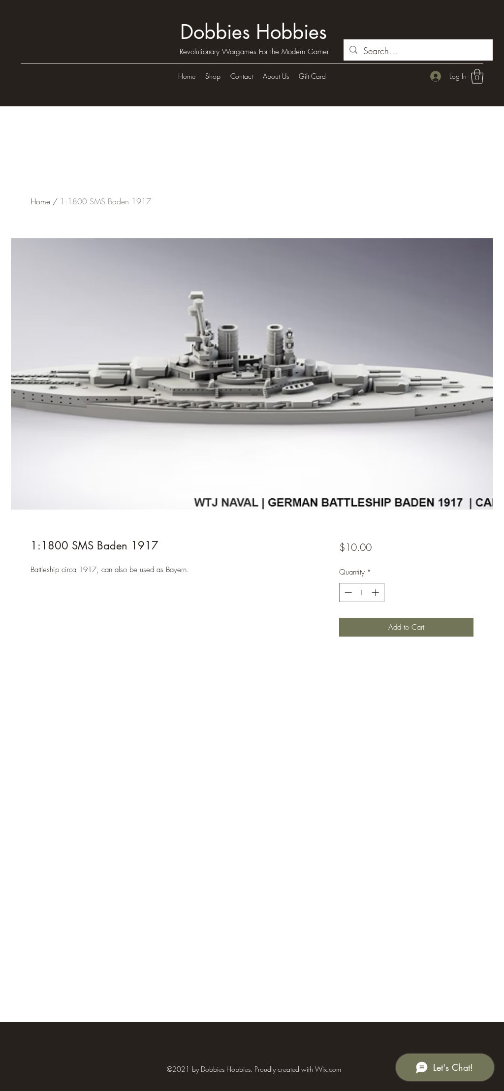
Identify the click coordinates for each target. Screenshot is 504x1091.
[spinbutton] (361, 592)
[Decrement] (347, 592)
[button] (477, 76)
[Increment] (376, 592)
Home (40, 201)
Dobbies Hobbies (253, 32)
